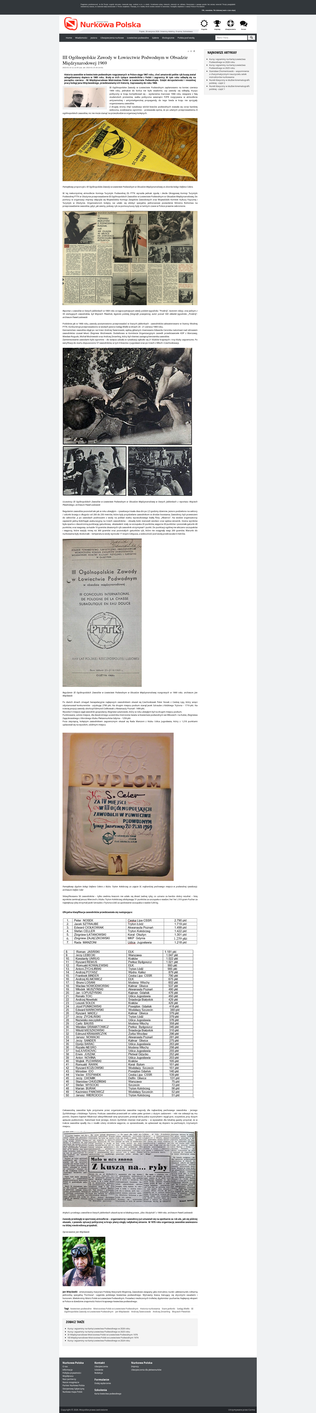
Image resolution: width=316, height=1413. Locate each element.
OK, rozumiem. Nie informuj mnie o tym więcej (218, 10)
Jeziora (94, 37)
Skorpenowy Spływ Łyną (73, 1388)
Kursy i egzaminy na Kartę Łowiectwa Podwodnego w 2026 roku (99, 1328)
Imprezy (135, 1366)
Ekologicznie (168, 37)
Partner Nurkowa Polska (74, 1385)
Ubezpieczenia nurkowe (112, 37)
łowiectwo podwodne (81, 1308)
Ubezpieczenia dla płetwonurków (146, 1369)
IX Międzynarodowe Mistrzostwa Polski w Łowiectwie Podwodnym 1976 (103, 1334)
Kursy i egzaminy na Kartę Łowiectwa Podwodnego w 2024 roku (99, 1340)
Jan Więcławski (122, 1311)
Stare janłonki (168, 1308)
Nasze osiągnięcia (71, 1382)
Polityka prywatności (72, 1372)
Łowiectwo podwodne (138, 37)
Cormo (251, 1409)
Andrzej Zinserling (161, 1311)
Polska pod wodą (186, 37)
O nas (65, 1366)
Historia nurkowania (150, 1308)
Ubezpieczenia (101, 1366)
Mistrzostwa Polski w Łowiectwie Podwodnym (115, 1308)
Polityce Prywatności (198, 6)
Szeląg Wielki (183, 1308)
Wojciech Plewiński (181, 1311)
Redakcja (98, 1372)
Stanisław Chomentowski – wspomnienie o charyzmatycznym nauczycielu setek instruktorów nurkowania (229, 74)
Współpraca (68, 1376)
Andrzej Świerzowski (141, 1311)
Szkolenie (98, 1369)
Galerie (155, 37)
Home (69, 37)
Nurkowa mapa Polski (72, 1391)
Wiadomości (81, 37)
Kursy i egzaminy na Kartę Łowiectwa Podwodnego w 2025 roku (99, 1331)
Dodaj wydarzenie (102, 1383)
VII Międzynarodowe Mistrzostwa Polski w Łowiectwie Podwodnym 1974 (103, 1337)
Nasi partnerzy (69, 1379)
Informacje (68, 1369)
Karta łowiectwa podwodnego (107, 1393)
